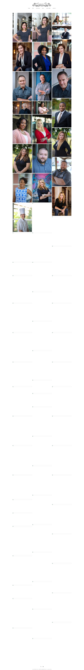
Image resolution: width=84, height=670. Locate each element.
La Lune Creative (49, 669)
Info (33, 8)
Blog (43, 8)
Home (29, 8)
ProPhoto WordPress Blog (42, 669)
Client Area (48, 8)
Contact (54, 8)
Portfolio (38, 8)
